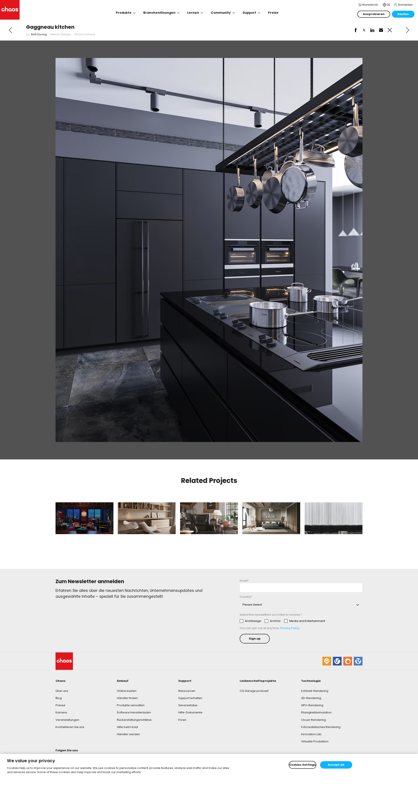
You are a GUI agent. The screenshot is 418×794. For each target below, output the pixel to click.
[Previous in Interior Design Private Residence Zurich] (10, 30)
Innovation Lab (311, 734)
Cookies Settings (302, 765)
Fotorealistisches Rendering (320, 727)
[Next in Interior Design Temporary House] (407, 30)
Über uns (62, 691)
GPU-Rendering (312, 705)
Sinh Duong (39, 34)
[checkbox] (282, 621)
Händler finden (127, 698)
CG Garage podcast (254, 691)
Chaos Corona (84, 34)
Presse (60, 705)
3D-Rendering (311, 698)
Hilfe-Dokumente (190, 712)
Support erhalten (190, 698)
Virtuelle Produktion (315, 741)
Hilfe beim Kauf (127, 727)
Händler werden (128, 734)
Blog (59, 698)
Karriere (61, 712)
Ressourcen (186, 691)
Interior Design (60, 34)
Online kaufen (127, 691)
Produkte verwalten (131, 705)
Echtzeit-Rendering (314, 691)
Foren (182, 720)
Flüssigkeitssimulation (316, 712)
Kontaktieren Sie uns (70, 727)
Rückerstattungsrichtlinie (134, 720)
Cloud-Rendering (313, 720)
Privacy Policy (289, 628)
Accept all (336, 765)
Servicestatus (187, 705)
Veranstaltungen (67, 720)
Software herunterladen (134, 712)
